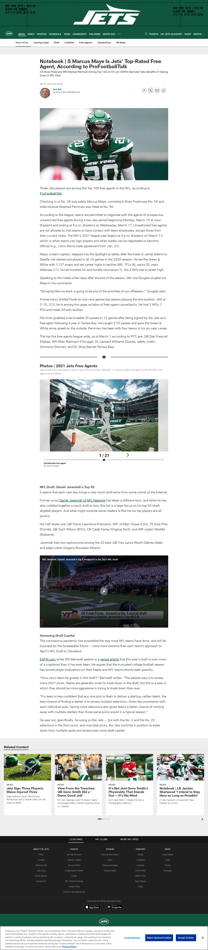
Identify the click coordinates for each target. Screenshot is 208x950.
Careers (41, 860)
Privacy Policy (69, 946)
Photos (167, 865)
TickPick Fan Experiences (74, 892)
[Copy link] (163, 90)
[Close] (202, 937)
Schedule (140, 860)
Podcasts (167, 870)
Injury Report (140, 881)
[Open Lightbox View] (104, 425)
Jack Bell (57, 89)
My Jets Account (74, 854)
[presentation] (203, 819)
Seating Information (110, 854)
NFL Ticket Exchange (74, 881)
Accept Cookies (186, 937)
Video (167, 860)
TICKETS (74, 849)
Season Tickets (74, 860)
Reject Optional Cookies (159, 937)
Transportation (110, 870)
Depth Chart (140, 876)
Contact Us (41, 881)
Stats (140, 886)
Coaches (140, 865)
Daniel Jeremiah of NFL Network (82, 500)
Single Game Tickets (74, 870)
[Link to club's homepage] (9, 34)
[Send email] (157, 92)
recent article (109, 659)
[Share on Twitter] (150, 92)
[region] (104, 938)
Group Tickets (74, 865)
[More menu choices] (119, 34)
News (167, 849)
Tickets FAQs (74, 886)
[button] (104, 591)
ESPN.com (48, 659)
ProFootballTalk (51, 193)
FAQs (41, 854)
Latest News (167, 854)
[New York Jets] (104, 922)
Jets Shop (41, 870)
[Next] (128, 455)
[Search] (146, 34)
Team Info (140, 849)
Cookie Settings (132, 937)
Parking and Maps (110, 865)
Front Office (140, 870)
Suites (74, 876)
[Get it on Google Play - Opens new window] (114, 908)
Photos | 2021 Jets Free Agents (68, 365)
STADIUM (110, 849)
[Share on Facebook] (144, 92)
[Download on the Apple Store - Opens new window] (92, 907)
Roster (140, 854)
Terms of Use (41, 865)
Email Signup (41, 876)
